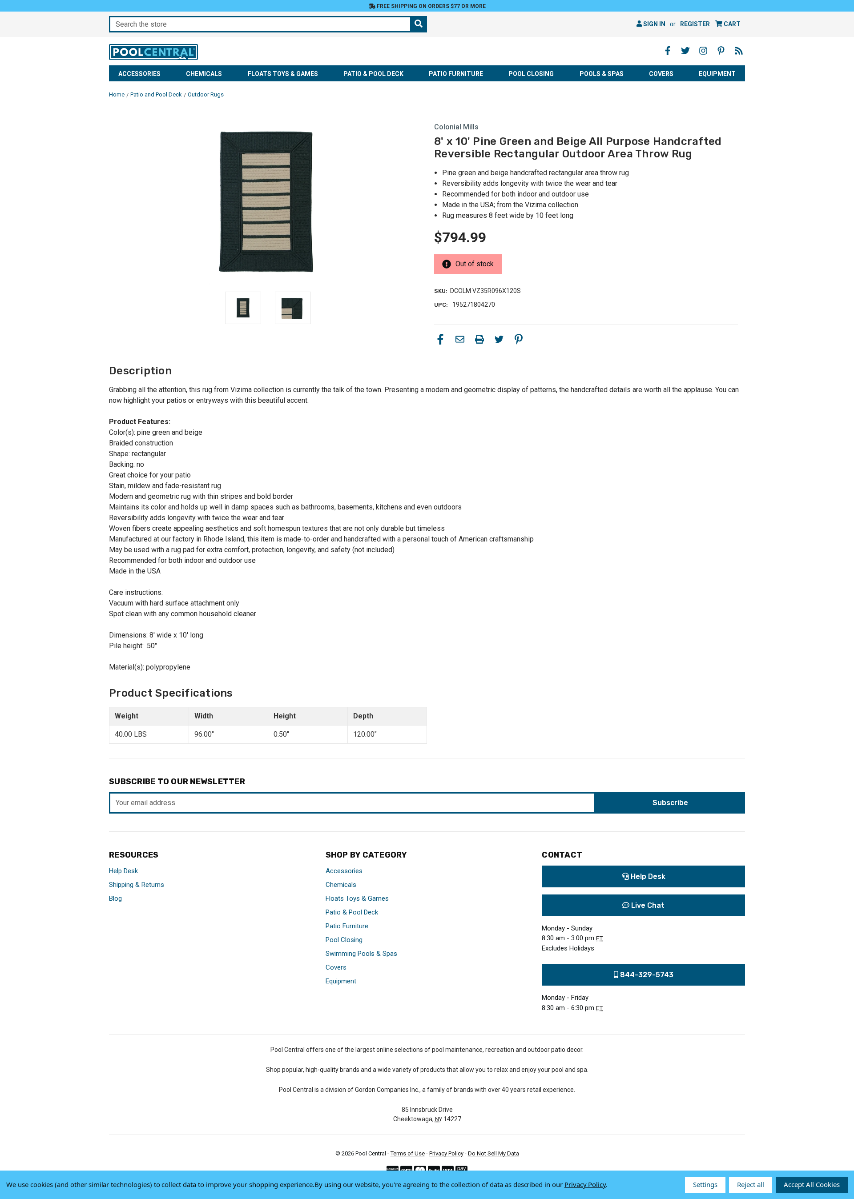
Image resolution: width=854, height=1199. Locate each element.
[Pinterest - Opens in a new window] (721, 50)
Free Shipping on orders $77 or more (430, 6)
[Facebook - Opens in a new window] (667, 50)
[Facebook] (440, 339)
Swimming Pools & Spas (361, 954)
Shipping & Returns (136, 885)
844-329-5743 (645, 974)
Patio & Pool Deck (373, 73)
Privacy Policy (446, 1153)
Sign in (653, 24)
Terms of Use (408, 1153)
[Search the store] (418, 24)
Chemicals (204, 73)
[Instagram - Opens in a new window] (703, 50)
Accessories (139, 73)
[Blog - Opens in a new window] (739, 50)
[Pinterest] (518, 339)
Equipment (717, 73)
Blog (115, 898)
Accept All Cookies (812, 1184)
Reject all (750, 1184)
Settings (705, 1184)
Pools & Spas (602, 73)
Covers (661, 73)
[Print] (479, 339)
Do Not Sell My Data (493, 1153)
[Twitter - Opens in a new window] (685, 50)
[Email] (460, 339)
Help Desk (123, 871)
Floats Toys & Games (283, 73)
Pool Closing (531, 73)
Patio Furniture (456, 73)
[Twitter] (499, 339)
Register (695, 24)
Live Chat (647, 905)
